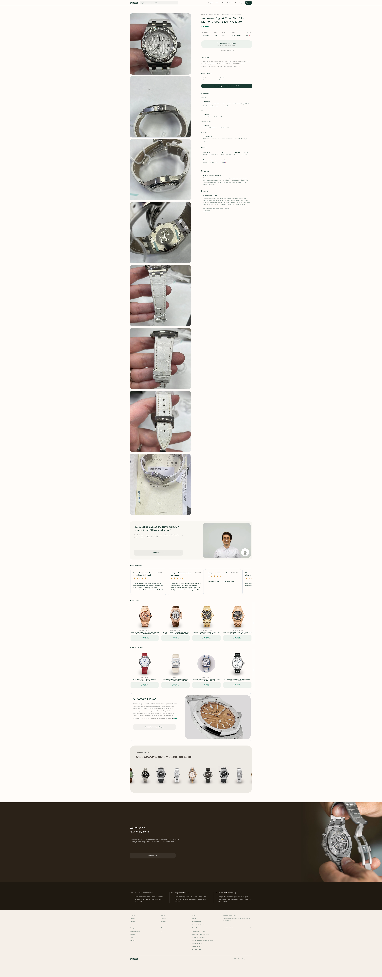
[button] (180, 478)
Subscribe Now (180, 497)
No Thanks (180, 502)
